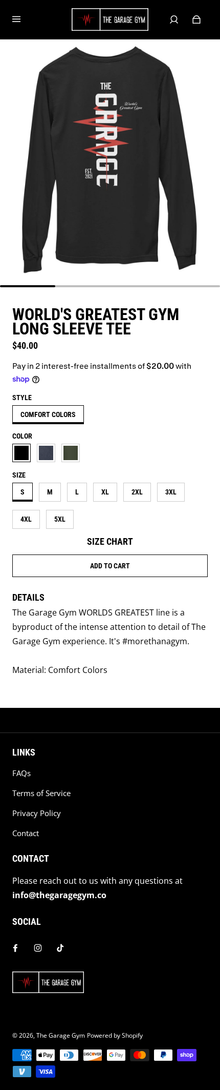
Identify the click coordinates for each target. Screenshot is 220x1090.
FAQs (21, 773)
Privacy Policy (36, 813)
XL (105, 492)
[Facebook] (15, 948)
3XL (171, 492)
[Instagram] (38, 948)
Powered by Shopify (115, 1035)
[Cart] (196, 19)
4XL (26, 519)
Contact (25, 833)
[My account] (174, 19)
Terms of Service (41, 793)
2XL (137, 492)
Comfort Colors (48, 414)
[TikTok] (60, 948)
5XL (59, 519)
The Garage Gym (60, 1035)
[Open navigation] (23, 19)
